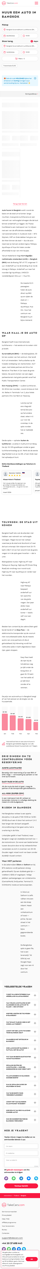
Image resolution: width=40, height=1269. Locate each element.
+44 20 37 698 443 (12, 1243)
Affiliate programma (9, 1222)
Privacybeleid (6, 1215)
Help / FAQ (5, 1219)
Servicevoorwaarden (9, 1211)
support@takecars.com (12, 1238)
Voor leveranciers (8, 1226)
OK (32, 1259)
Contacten (5, 1233)
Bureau (4, 1229)
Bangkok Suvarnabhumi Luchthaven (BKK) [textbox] (20, 30)
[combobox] (21, 29)
